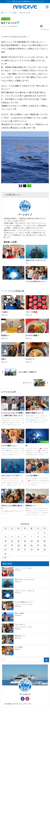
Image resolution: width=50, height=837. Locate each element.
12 (18, 541)
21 (31, 545)
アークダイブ (44, 29)
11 (12, 541)
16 (44, 541)
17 (5, 545)
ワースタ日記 (6, 18)
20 (25, 545)
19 (18, 545)
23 (44, 545)
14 (31, 541)
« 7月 (4, 557)
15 (38, 541)
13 (25, 541)
